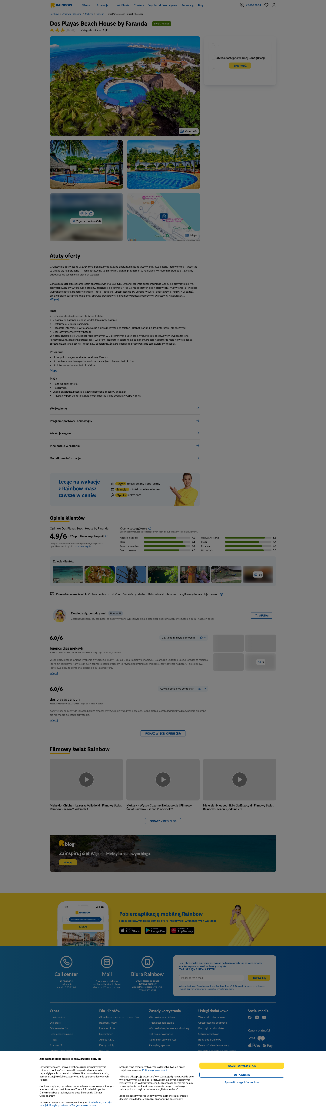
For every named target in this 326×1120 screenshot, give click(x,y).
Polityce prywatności (154, 1070)
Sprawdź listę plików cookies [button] (242, 1082)
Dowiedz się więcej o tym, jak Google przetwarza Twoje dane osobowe (75, 1103)
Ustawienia (248, 1075)
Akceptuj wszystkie (243, 1066)
